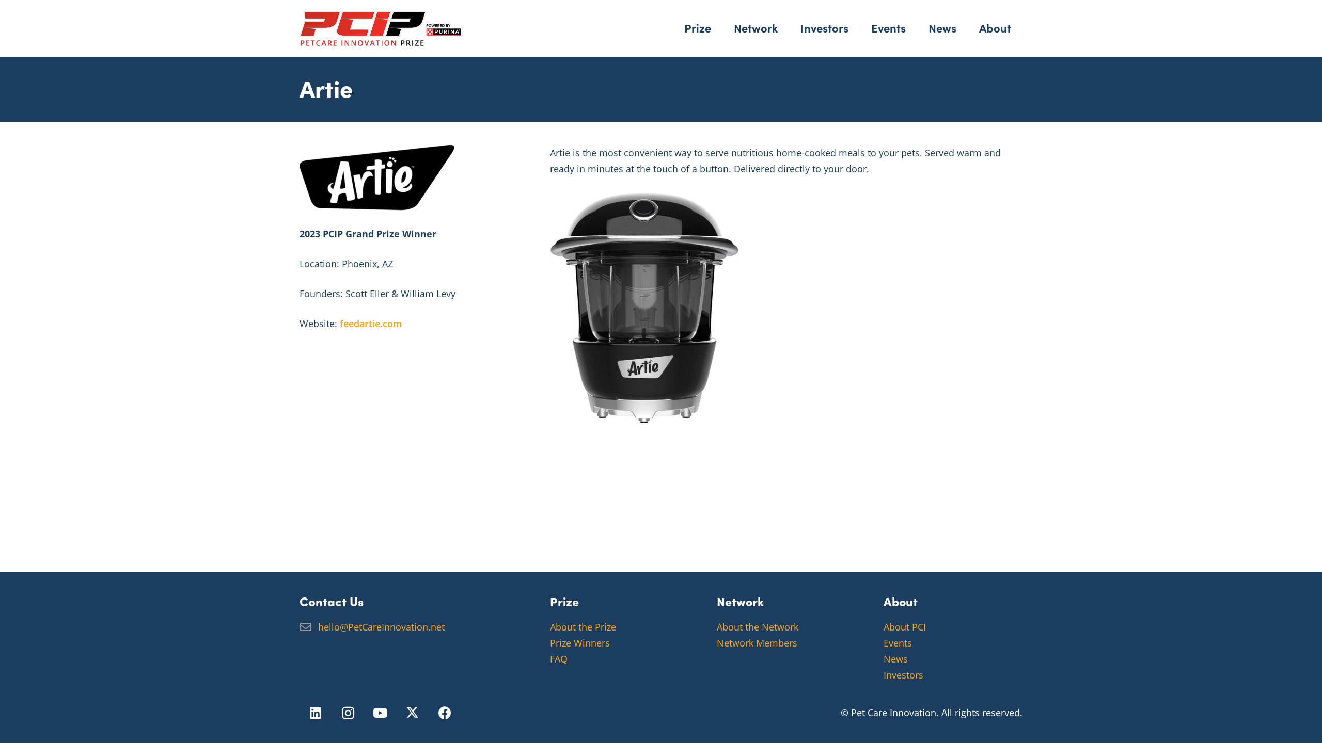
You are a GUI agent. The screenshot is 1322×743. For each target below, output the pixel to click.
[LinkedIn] (316, 713)
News (896, 659)
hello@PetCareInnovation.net (381, 627)
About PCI (905, 627)
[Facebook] (445, 713)
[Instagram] (348, 713)
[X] (413, 713)
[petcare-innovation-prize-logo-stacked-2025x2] (380, 28)
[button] (718, 28)
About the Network (757, 627)
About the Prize (583, 627)
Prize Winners (580, 643)
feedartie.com (371, 323)
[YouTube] (380, 713)
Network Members (757, 643)
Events (898, 643)
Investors (903, 675)
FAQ (559, 659)
